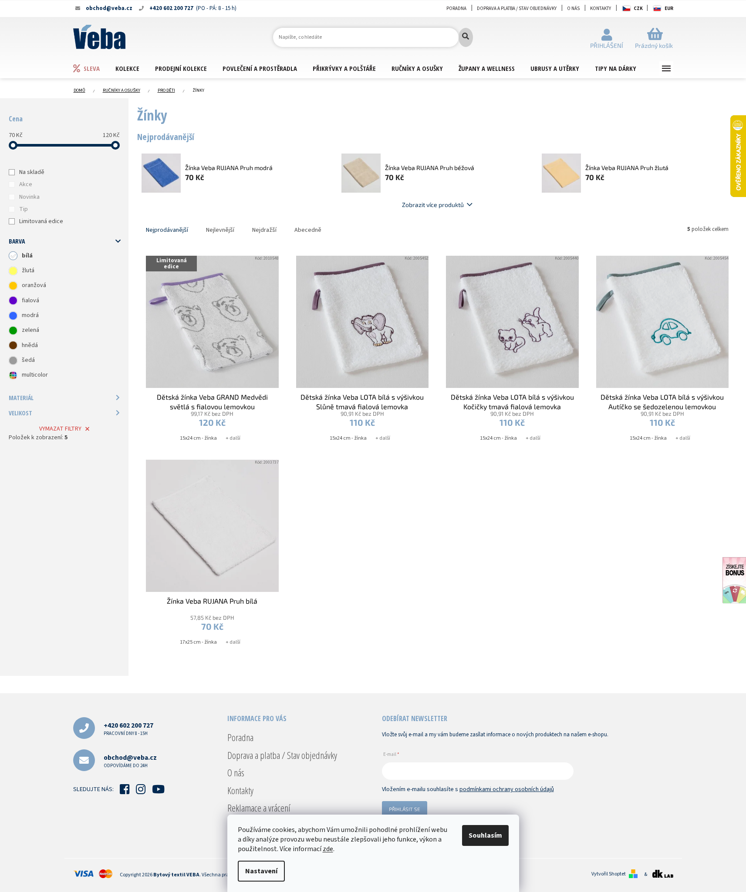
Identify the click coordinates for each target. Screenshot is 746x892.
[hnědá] (13, 345)
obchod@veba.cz (130, 761)
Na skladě (31, 172)
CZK (638, 8)
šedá (28, 360)
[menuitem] (94, 68)
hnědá (30, 345)
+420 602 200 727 (128, 729)
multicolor (35, 375)
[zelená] (13, 330)
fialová (30, 300)
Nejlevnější (220, 230)
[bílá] (13, 255)
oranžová (34, 285)
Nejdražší (264, 230)
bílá (27, 255)
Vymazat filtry (60, 428)
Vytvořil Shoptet (608, 874)
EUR (669, 8)
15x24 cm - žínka (198, 438)
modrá (30, 315)
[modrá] (13, 315)
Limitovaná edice (41, 221)
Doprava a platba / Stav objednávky (517, 8)
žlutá (28, 270)
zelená (30, 330)
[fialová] (13, 300)
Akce (25, 184)
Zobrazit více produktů (433, 204)
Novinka (29, 197)
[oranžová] (13, 285)
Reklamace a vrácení (258, 807)
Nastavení (261, 871)
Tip (23, 209)
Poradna (456, 8)
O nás (573, 8)
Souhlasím (485, 835)
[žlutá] (13, 271)
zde (328, 849)
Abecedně (307, 230)
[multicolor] (13, 375)
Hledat (466, 37)
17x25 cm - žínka (198, 642)
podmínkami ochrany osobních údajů (506, 789)
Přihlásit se (404, 809)
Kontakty (600, 8)
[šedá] (13, 360)
